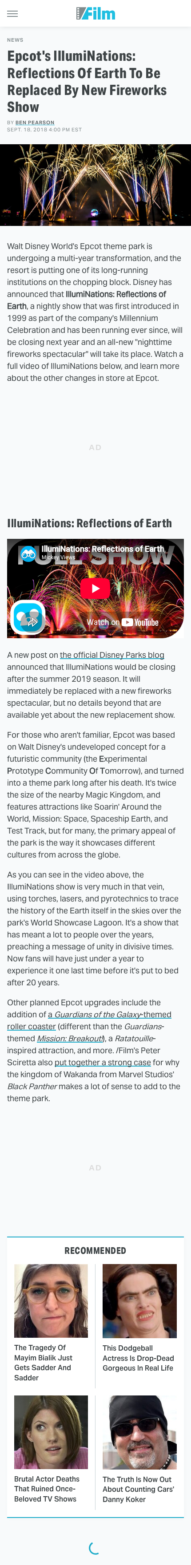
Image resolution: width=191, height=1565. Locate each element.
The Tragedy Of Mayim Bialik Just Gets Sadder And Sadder (43, 1362)
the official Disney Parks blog (112, 655)
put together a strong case (103, 1062)
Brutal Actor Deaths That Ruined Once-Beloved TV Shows (47, 1489)
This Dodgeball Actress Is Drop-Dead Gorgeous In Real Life (138, 1358)
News (15, 40)
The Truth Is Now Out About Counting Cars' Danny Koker (138, 1489)
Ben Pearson (35, 122)
